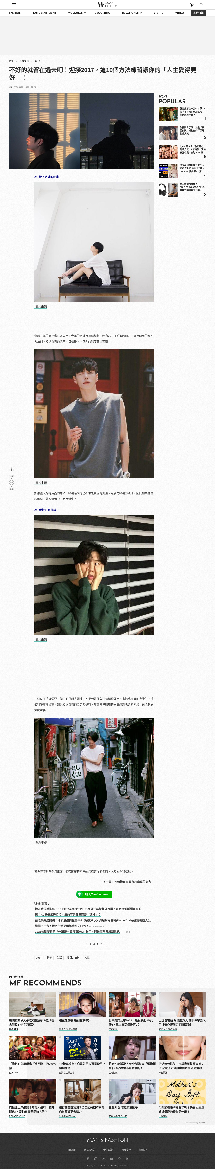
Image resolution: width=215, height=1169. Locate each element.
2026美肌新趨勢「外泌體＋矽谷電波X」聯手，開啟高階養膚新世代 (77, 931)
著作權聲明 (108, 1149)
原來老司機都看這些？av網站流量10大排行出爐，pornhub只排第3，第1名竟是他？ (192, 168)
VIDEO (179, 13)
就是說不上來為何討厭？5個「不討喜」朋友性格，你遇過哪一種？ (192, 111)
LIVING (158, 13)
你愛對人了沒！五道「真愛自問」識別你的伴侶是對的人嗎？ (192, 130)
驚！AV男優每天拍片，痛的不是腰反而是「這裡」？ (68, 914)
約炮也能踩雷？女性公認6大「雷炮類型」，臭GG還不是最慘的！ (132, 1066)
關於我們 (72, 1149)
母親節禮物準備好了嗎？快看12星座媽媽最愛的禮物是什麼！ (181, 1109)
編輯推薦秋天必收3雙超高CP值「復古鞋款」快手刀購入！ (31, 1022)
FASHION (15, 13)
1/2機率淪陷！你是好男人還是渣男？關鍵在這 (82, 1066)
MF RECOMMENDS (45, 983)
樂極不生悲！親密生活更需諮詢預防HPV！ (62, 926)
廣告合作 (126, 1149)
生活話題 (24, 61)
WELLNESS (75, 13)
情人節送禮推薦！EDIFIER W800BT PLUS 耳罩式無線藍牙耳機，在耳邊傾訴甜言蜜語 (192, 187)
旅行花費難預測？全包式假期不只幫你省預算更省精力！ (81, 1109)
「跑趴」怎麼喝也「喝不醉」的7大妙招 (32, 1066)
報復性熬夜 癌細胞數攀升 (75, 1020)
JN (10, 87)
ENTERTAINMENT (44, 13)
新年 (49, 957)
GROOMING (102, 13)
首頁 (11, 61)
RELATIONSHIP (132, 13)
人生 (87, 957)
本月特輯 (198, 13)
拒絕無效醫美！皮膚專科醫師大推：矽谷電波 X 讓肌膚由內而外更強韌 (181, 1066)
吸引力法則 (73, 957)
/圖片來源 (41, 306)
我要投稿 (143, 1149)
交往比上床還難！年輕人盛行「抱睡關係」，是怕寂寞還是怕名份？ (31, 1109)
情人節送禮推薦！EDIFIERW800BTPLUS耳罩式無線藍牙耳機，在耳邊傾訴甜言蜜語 (88, 909)
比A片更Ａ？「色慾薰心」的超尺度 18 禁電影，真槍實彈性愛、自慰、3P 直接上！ (193, 149)
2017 (37, 61)
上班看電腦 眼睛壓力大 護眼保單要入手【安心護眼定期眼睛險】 (182, 1022)
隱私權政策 (89, 1149)
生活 (59, 957)
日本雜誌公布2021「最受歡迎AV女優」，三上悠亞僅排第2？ (131, 1022)
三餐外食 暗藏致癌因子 (123, 1107)
